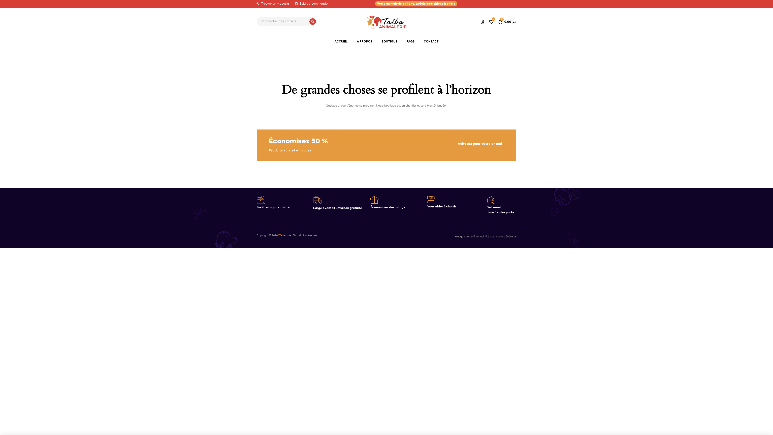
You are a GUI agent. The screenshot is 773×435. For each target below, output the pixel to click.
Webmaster (285, 235)
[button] (416, 3)
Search (312, 21)
